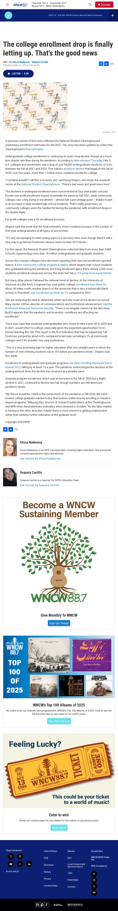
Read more (59, 828)
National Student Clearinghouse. (41, 184)
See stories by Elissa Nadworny (40, 458)
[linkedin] (94, 893)
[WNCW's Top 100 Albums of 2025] (59, 667)
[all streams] (113, 15)
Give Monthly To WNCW (59, 615)
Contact (71, 887)
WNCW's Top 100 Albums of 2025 (59, 705)
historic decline (75, 168)
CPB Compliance (99, 866)
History (47, 872)
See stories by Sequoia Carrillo (39, 485)
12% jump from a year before (94, 273)
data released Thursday (88, 160)
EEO (70, 858)
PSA (46, 858)
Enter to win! (59, 815)
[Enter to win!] (59, 771)
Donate (105, 4)
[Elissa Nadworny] (10, 447)
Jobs (70, 873)
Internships (73, 880)
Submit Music (50, 851)
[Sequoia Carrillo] (10, 477)
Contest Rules (50, 886)
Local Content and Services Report (76, 865)
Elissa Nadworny (21, 62)
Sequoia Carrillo (40, 62)
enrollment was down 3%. (91, 284)
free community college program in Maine (42, 264)
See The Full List (59, 721)
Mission (71, 851)
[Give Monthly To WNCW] (59, 553)
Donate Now (97, 851)
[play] (8, 15)
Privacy (47, 879)
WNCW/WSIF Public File (100, 858)
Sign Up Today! (59, 623)
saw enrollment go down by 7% (49, 292)
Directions (49, 865)
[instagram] (94, 880)
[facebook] (94, 874)
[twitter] (94, 886)
